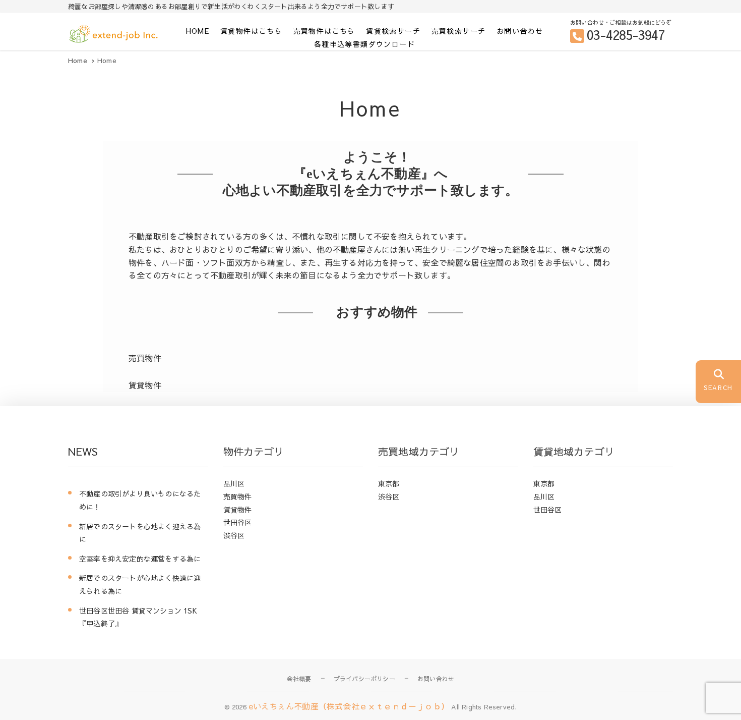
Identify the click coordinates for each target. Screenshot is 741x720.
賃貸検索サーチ (393, 30)
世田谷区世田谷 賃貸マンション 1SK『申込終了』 (138, 617)
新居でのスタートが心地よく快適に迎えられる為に (140, 584)
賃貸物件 (237, 510)
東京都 (389, 483)
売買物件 (237, 496)
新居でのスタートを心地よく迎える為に (140, 532)
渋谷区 (234, 535)
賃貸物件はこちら (251, 30)
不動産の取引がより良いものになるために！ (140, 500)
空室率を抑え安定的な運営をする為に (140, 558)
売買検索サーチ (458, 30)
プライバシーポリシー (364, 679)
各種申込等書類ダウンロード (364, 43)
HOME (198, 30)
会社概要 (299, 679)
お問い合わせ (520, 30)
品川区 (234, 483)
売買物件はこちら (324, 30)
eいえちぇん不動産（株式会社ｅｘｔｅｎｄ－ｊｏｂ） (349, 705)
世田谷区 (237, 522)
